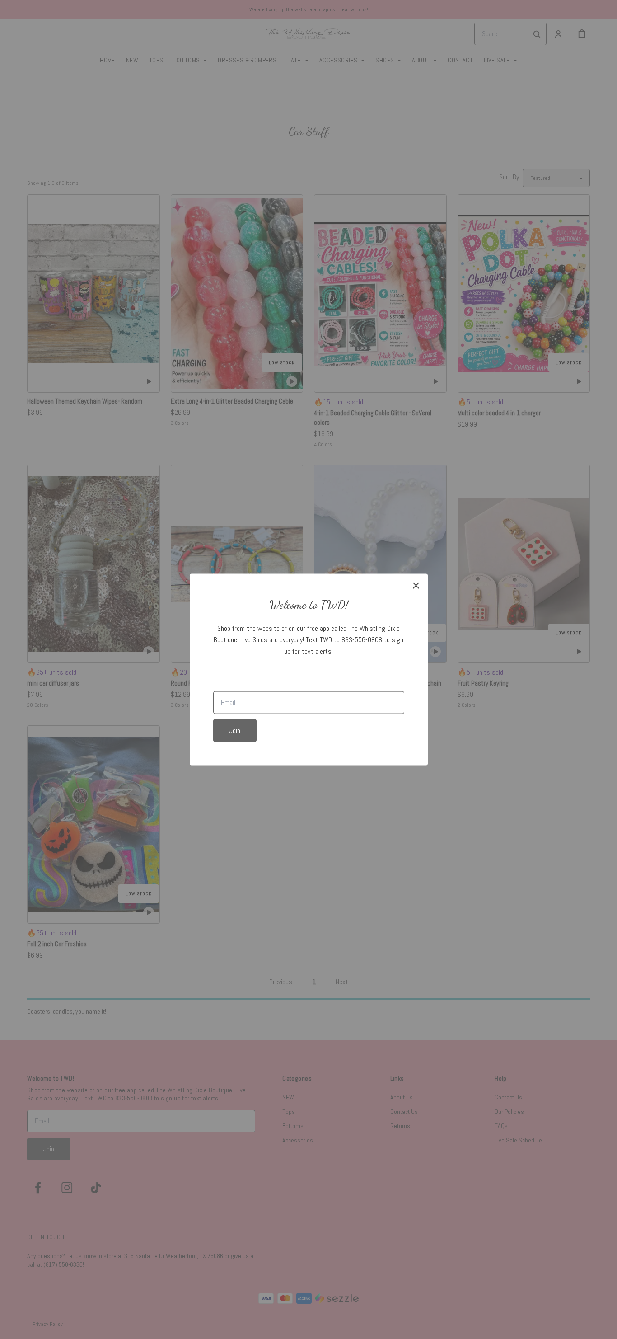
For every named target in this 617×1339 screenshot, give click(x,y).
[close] (416, 585)
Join (234, 730)
